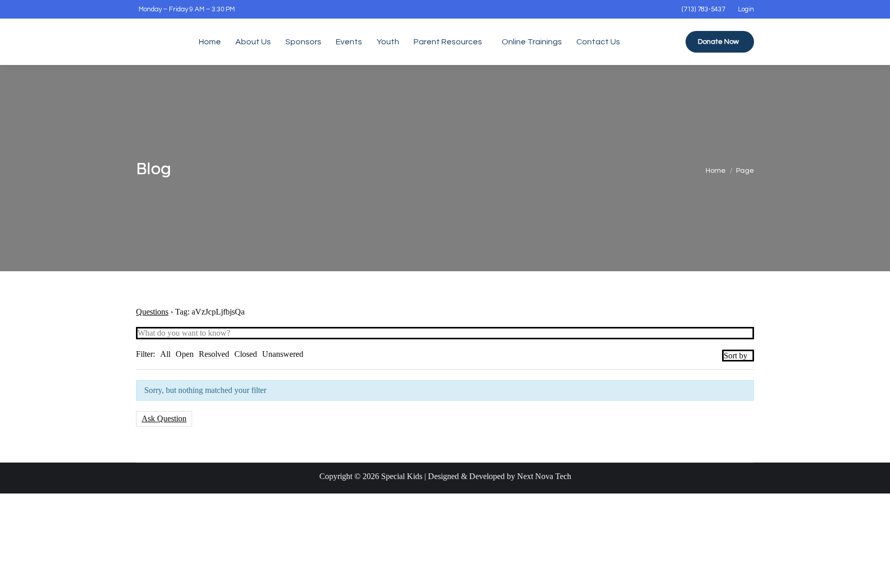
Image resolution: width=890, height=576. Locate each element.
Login (746, 9)
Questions (152, 311)
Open (185, 354)
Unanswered (282, 354)
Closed (245, 354)
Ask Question (164, 418)
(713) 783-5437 (703, 9)
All (165, 354)
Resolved (214, 354)
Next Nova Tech (544, 476)
